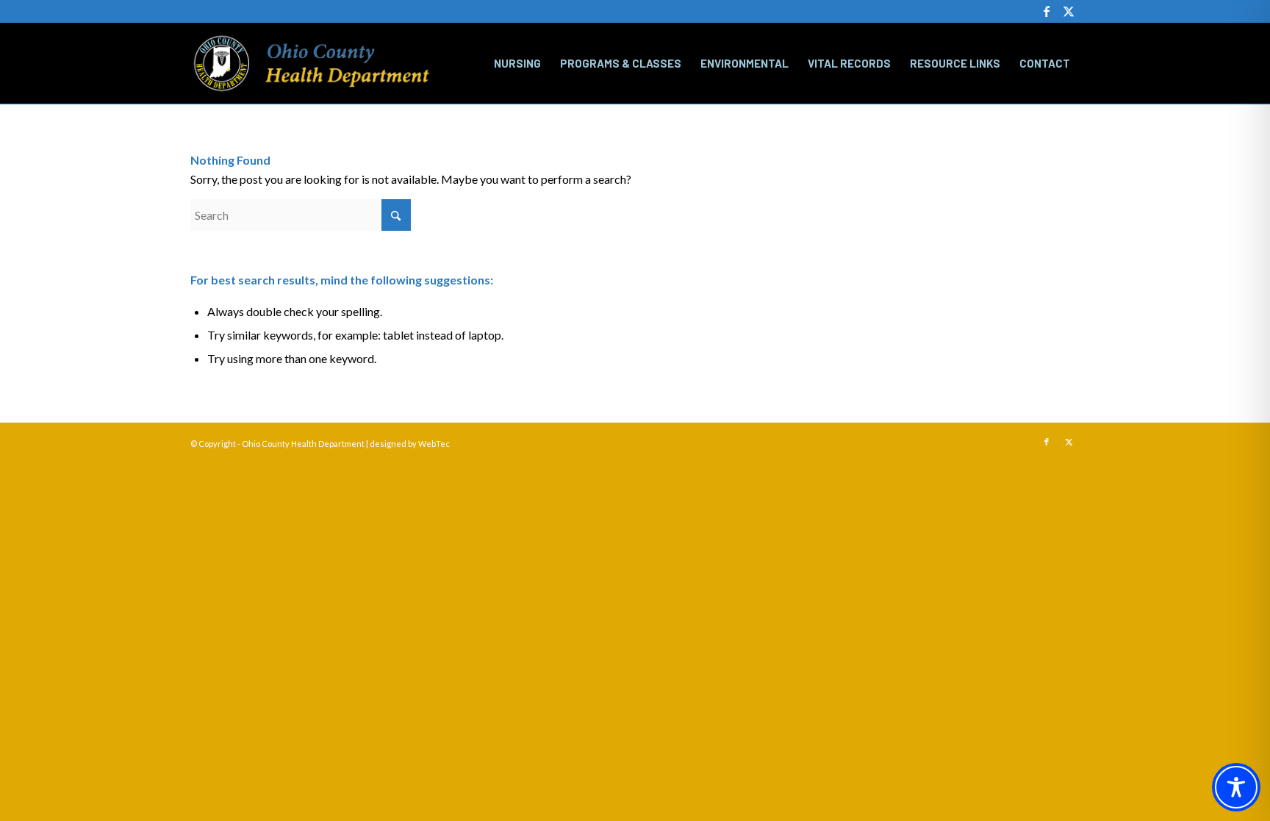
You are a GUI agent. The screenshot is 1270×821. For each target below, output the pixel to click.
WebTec (434, 443)
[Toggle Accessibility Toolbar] (1236, 787)
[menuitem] (517, 63)
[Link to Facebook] (1046, 11)
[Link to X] (1069, 11)
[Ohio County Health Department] (311, 63)
